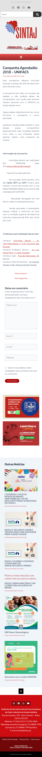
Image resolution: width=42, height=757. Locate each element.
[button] (21, 57)
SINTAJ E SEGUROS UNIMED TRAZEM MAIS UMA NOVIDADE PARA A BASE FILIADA (20, 532)
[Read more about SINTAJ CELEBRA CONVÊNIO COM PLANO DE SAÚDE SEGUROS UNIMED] (21, 550)
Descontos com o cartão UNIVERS (21, 677)
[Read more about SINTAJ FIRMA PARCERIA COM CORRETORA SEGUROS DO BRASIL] (21, 577)
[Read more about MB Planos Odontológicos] (21, 613)
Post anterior (21, 273)
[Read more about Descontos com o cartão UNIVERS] (21, 657)
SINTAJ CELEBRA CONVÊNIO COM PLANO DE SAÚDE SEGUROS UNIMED (19, 563)
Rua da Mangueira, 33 (28, 256)
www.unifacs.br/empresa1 (18, 166)
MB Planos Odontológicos (17, 632)
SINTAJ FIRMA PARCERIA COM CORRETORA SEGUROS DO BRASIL (20, 585)
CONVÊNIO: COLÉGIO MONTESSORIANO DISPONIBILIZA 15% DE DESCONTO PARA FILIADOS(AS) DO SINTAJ (21, 498)
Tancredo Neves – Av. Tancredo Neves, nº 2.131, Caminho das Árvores (21, 244)
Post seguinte (21, 278)
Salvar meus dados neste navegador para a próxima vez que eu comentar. (21, 371)
